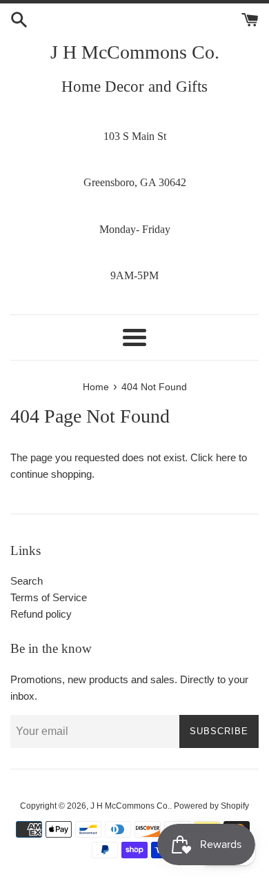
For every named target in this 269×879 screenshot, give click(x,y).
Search (26, 581)
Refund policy (41, 614)
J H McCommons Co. (134, 52)
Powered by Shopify (211, 806)
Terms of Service (48, 597)
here (226, 457)
